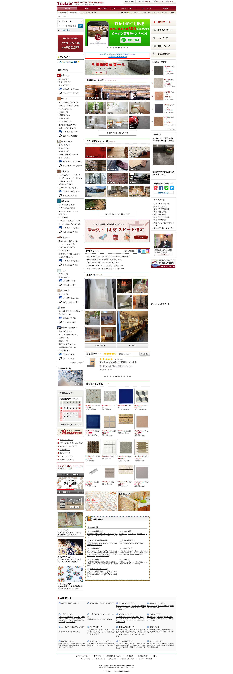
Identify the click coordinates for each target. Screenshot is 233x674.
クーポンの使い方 (70, 622)
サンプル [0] (159, 1)
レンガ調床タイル (65, 121)
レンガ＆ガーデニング (106, 8)
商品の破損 (62, 631)
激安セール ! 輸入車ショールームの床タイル (104, 262)
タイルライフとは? (137, 606)
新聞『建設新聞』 (160, 206)
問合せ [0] (147, 1)
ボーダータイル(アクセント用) (69, 224)
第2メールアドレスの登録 (66, 647)
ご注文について (66, 614)
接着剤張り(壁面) (103, 562)
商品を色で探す (68, 359)
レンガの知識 (111, 659)
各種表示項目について (127, 627)
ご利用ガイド (136, 12)
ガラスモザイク (64, 148)
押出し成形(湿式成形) (125, 543)
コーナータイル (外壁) (67, 244)
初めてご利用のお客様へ (70, 603)
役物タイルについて (107, 554)
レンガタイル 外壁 (65, 181)
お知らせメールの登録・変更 (137, 643)
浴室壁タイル (63, 341)
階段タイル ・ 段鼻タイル (68, 241)
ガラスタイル (63, 274)
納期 (154, 617)
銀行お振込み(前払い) (138, 617)
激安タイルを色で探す (71, 93)
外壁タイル (138, 562)
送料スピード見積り (158, 629)
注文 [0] (170, 1)
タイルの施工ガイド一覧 (98, 569)
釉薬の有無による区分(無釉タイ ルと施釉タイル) (100, 534)
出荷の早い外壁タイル (71, 191)
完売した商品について (131, 629)
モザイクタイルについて (102, 556)
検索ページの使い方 (163, 606)
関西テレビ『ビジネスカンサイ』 (164, 224)
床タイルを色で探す (70, 136)
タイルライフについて (68, 446)
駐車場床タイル (64, 351)
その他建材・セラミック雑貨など (71, 311)
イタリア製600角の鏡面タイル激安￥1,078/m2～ (106, 268)
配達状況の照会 (168, 617)
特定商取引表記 (143, 656)
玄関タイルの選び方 (133, 551)
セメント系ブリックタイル (68, 188)
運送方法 (149, 617)
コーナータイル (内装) (67, 247)
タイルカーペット (65, 314)
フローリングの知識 (145, 659)
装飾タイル (63, 214)
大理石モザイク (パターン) (68, 155)
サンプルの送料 (105, 629)
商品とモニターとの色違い (131, 634)
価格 (117, 629)
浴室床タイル (63, 338)
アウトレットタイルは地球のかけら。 (130, 607)
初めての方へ (124, 12)
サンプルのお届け (109, 631)
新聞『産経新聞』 (160, 215)
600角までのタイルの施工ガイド (102, 573)
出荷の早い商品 (68, 354)
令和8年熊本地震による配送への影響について (117, 54)
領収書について (130, 620)
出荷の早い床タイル (70, 132)
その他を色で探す (69, 322)
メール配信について (126, 641)
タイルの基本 (123, 551)
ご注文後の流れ (73, 618)
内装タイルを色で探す (71, 232)
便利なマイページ (66, 460)
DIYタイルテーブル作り (133, 563)
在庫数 (122, 629)
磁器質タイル (123, 534)
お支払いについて (125, 614)
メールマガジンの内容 (139, 645)
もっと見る (132, 346)
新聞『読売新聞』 (160, 220)
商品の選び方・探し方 (157, 603)
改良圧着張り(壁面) (92, 562)
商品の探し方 (65, 450)
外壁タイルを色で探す (71, 196)
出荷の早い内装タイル (71, 228)
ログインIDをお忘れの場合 (94, 643)
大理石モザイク (64, 151)
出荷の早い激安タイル (71, 89)
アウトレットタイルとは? (123, 606)
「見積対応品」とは (134, 632)
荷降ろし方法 (156, 618)
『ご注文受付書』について (123, 617)
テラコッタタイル (65, 109)
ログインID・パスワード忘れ (100, 641)
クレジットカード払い (131, 618)
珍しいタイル (63, 294)
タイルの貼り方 (95, 559)
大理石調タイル (64, 115)
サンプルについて (66, 456)
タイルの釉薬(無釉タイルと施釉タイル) (98, 543)
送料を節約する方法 (158, 631)
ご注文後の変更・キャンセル (95, 619)
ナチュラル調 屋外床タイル (68, 102)
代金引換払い (120, 618)
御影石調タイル (64, 118)
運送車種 (149, 618)
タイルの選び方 (127, 548)
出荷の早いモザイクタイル (72, 161)
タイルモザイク (64, 145)
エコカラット (63, 218)
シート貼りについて (122, 632)
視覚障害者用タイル (66, 257)
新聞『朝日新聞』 (160, 212)
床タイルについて (92, 551)
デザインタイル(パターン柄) (69, 211)
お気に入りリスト (152, 643)
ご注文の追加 (108, 619)
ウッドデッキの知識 (127, 659)
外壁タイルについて (108, 552)
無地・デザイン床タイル (67, 128)
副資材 (166, 8)
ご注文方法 (77, 617)
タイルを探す (65, 30)
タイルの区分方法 (96, 531)
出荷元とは (136, 631)
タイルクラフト (64, 158)
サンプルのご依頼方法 (93, 629)
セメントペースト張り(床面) (99, 563)
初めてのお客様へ (66, 440)
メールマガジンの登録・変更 (125, 647)
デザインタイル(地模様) (67, 208)
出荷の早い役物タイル (71, 261)
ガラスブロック (64, 277)
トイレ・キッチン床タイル (68, 334)
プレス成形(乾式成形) (138, 543)
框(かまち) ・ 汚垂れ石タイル (69, 254)
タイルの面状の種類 (96, 545)
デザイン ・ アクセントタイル (69, 221)
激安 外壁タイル (64, 85)
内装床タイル (130, 562)
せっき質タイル (132, 534)
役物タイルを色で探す (71, 265)
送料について (147, 12)
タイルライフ (102, 665)
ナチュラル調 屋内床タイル (68, 105)
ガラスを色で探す (69, 285)
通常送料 (149, 629)
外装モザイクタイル (66, 184)
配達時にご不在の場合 (167, 618)
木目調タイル (63, 112)
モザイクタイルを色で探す (72, 166)
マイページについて (157, 641)
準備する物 (122, 562)
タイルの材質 (126, 531)
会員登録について (67, 641)
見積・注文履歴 (162, 643)
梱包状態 (142, 631)
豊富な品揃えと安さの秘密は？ (71, 443)
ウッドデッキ (126, 8)
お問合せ (164, 12)
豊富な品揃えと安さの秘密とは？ (102, 603)
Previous (81, 33)
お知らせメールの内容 (122, 643)
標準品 (172, 12)
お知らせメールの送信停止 (124, 645)
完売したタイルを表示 (78, 363)
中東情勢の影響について (118, 57)
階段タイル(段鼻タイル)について (107, 551)
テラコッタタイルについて (94, 552)
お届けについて (155, 614)
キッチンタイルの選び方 (132, 552)
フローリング (146, 8)
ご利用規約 (129, 656)
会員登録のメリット (64, 643)
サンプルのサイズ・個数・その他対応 (97, 632)
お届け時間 (160, 617)
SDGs (155, 656)
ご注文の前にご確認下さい (66, 617)
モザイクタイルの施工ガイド (95, 571)
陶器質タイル (141, 534)
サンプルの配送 (151, 620)
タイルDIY (125, 559)
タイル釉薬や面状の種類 (98, 541)
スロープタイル (64, 251)
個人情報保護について (113, 656)
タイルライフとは (82, 656)
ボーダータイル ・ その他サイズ (70, 178)
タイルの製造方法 (128, 541)
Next (153, 33)
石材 (87, 8)
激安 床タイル (64, 79)
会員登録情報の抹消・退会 (76, 645)
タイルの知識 (85, 659)
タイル (67, 8)
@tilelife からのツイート (160, 304)
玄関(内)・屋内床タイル (67, 344)
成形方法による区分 (102, 535)
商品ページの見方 (152, 606)
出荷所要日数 (128, 631)
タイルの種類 (95, 548)
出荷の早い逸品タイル (71, 298)
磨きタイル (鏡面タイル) (67, 125)
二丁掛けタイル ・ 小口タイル (69, 175)
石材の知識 (98, 659)
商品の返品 (76, 631)
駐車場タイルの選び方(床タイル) (133, 554)
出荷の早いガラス (69, 281)
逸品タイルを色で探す (71, 302)
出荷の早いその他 (69, 318)
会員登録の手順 (75, 643)
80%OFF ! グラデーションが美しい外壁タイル (105, 265)
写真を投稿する (100, 346)
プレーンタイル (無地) (67, 205)
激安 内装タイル (64, 82)
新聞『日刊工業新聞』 (162, 204)
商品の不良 (69, 631)
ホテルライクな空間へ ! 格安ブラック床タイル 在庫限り (108, 256)
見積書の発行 (154, 647)
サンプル (156, 12)
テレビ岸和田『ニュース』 (164, 228)
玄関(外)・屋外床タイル (67, 347)
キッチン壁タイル (65, 331)
